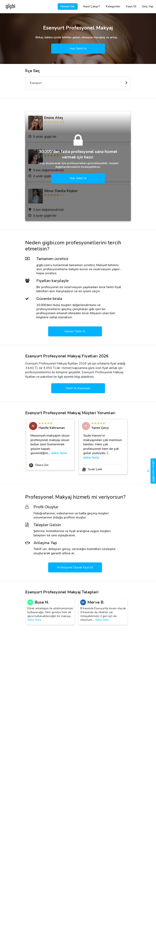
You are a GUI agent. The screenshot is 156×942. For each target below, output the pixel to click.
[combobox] (78, 83)
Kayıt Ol (131, 6)
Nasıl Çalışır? (91, 6)
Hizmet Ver (68, 6)
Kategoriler (113, 6)
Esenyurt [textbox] (35, 83)
